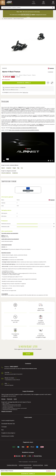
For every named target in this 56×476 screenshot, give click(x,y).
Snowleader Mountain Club (8, 423)
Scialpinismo (15, 172)
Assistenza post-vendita (7, 436)
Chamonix (9, 399)
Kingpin (14, 167)
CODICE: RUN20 (25, 14)
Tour (22, 167)
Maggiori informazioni (6, 411)
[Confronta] (52, 83)
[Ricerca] (54, 6)
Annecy (3, 399)
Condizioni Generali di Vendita (25, 465)
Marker (4, 68)
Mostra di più (25, 92)
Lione (15, 399)
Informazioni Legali (28, 467)
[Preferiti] (48, 83)
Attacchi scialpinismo (8, 18)
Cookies (46, 465)
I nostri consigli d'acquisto (7, 420)
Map (18, 167)
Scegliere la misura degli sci (8, 433)
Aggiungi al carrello (24, 82)
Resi (2, 429)
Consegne (4, 426)
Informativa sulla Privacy (38, 465)
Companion (8, 167)
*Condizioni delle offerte (12, 465)
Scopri (28, 17)
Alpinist (3, 167)
